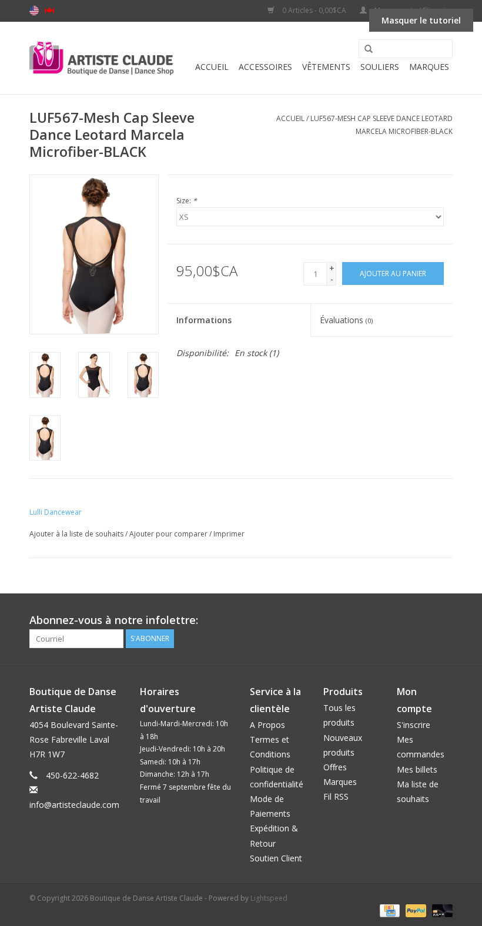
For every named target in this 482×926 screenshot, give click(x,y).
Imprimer (229, 534)
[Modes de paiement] (388, 910)
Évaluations (346, 320)
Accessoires (265, 66)
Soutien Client (276, 858)
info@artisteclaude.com (74, 804)
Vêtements (326, 66)
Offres (335, 767)
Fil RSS (336, 796)
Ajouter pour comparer (169, 534)
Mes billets (417, 769)
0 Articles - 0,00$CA (314, 10)
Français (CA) (49, 10)
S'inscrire (413, 724)
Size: (186, 201)
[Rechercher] (364, 49)
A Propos (267, 724)
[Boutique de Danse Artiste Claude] (101, 58)
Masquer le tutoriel (421, 20)
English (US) (34, 10)
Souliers (379, 66)
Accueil (212, 66)
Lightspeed (268, 898)
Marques (429, 66)
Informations (204, 320)
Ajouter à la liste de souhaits (76, 534)
